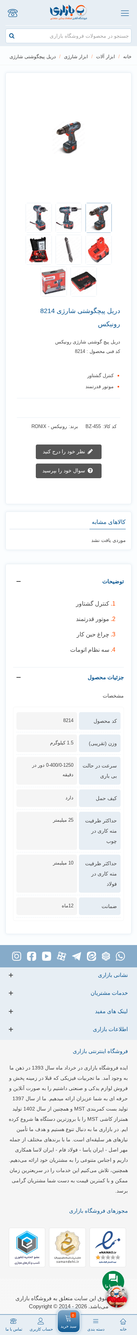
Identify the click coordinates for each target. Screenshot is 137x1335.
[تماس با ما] (12, 13)
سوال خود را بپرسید (64, 470)
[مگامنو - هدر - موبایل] (125, 13)
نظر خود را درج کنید (65, 451)
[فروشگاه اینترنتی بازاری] (68, 12)
